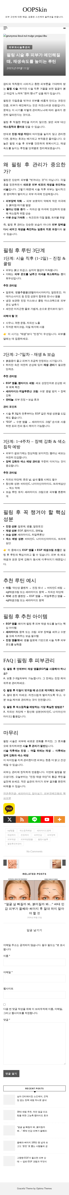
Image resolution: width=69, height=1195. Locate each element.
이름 (6, 955)
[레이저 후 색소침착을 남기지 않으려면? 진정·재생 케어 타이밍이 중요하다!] (58, 863)
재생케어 (12, 835)
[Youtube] (47, 819)
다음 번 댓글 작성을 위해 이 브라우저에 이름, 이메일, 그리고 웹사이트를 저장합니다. (33, 1011)
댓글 (6, 1019)
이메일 (8, 972)
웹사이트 (8, 988)
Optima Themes (44, 1188)
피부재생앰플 (27, 839)
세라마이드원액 (44, 830)
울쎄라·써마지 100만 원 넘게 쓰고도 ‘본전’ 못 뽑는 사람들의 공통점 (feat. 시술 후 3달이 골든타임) (32, 1144)
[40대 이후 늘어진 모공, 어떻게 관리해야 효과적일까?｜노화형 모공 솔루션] (10, 863)
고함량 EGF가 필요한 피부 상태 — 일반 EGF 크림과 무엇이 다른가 (32, 1160)
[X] (9, 819)
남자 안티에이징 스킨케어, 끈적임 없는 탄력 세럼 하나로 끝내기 (32, 1098)
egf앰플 (11, 830)
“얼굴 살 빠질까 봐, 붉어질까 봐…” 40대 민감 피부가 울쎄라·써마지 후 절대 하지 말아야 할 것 (34, 908)
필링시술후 (43, 839)
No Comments (34, 851)
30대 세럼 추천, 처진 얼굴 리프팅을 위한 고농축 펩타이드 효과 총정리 (32, 1114)
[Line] (34, 819)
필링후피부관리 (15, 844)
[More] (59, 819)
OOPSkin (35, 9)
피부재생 (12, 839)
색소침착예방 (26, 830)
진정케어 (25, 835)
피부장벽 (51, 835)
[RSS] (22, 819)
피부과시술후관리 (19, 47)
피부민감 (38, 835)
